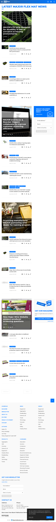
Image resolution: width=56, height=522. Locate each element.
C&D (17, 155)
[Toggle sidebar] (2, 1)
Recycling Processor (25, 468)
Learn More (39, 114)
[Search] (54, 1)
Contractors (22, 446)
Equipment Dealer (24, 455)
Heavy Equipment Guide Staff (9, 435)
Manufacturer (23, 463)
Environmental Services (25, 452)
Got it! (49, 517)
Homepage (5, 406)
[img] (5, 47)
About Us (4, 414)
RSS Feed (4, 417)
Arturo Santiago (5, 431)
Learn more (50, 321)
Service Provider (24, 470)
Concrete (22, 422)
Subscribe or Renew (44, 318)
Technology (22, 420)
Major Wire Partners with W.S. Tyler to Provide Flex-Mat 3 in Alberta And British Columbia (20, 286)
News (21, 406)
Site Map (4, 422)
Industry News (20, 62)
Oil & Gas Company (24, 466)
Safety (21, 426)
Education (22, 450)
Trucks (21, 417)
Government (23, 461)
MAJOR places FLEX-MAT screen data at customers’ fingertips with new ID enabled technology (20, 159)
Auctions (22, 444)
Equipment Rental (24, 457)
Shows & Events (27, 62)
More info (31, 517)
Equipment (12, 187)
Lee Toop (4, 433)
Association (22, 441)
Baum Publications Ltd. (18, 520)
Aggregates (12, 62)
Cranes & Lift (22, 186)
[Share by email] (4, 40)
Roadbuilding (23, 413)
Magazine (4, 409)
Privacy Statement (7, 420)
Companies (23, 439)
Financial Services (24, 459)
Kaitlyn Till (4, 429)
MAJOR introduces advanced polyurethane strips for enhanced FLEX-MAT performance (20, 50)
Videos (40, 406)
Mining (17, 187)
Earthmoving (25, 361)
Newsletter (5, 411)
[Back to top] (52, 400)
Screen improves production (17, 363)
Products (5, 439)
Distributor (22, 448)
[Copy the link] (12, 40)
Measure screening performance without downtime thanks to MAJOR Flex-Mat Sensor (19, 255)
